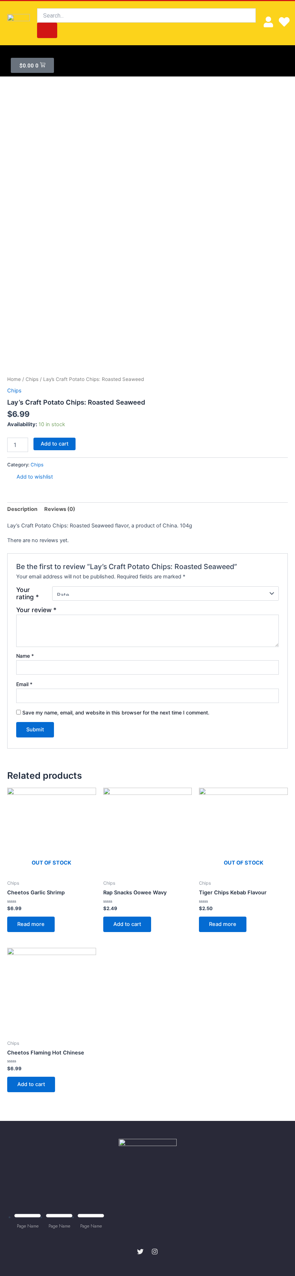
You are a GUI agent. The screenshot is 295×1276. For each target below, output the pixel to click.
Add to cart (54, 444)
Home (14, 379)
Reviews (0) (59, 509)
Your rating (27, 593)
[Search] (47, 30)
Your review (36, 610)
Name (25, 656)
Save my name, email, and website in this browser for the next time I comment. (115, 712)
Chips (32, 379)
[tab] (22, 509)
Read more (31, 924)
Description (22, 509)
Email (24, 684)
